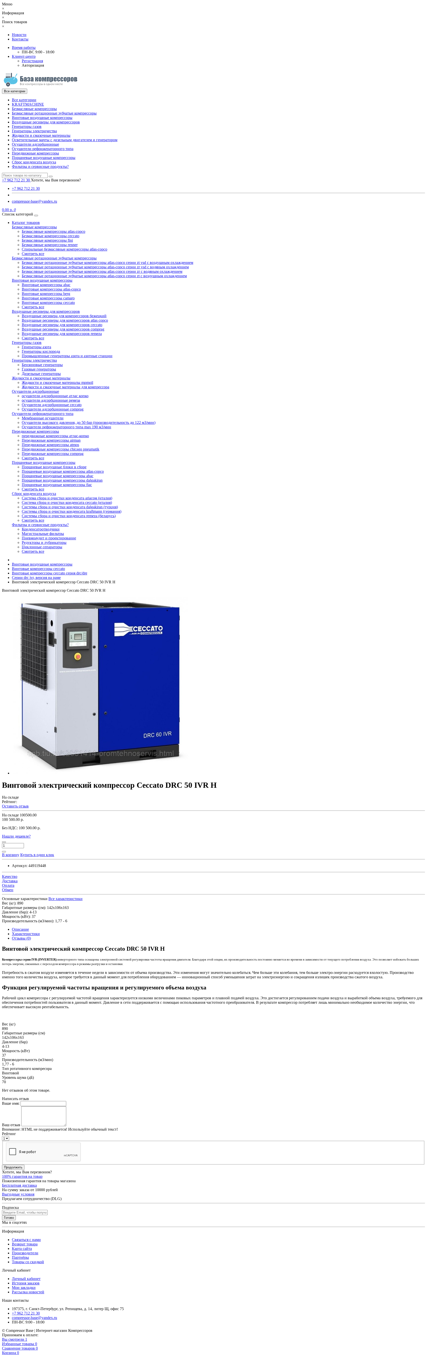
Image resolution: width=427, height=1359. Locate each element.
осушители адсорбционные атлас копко (55, 396)
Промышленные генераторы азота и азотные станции (67, 356)
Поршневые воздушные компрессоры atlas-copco (63, 471)
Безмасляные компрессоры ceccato (50, 236)
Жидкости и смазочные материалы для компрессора (65, 387)
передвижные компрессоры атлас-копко (55, 436)
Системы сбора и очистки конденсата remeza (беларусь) (69, 516)
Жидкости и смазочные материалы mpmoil (57, 382)
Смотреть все (33, 254)
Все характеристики (65, 899)
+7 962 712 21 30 (26, 188)
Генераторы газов (27, 126)
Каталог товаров (26, 222)
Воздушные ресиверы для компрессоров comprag (63, 329)
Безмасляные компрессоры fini (47, 240)
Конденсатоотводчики (41, 529)
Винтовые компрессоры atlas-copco (51, 289)
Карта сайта (22, 1248)
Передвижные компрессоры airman (51, 440)
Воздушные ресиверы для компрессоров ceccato (62, 325)
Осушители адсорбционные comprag (53, 409)
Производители (25, 1253)
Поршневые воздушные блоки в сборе (54, 467)
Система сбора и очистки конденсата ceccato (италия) (67, 502)
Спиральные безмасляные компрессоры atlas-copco (64, 249)
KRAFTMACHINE (28, 104)
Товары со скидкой (28, 1262)
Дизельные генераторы (41, 374)
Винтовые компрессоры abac (46, 285)
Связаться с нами (26, 1240)
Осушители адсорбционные (35, 144)
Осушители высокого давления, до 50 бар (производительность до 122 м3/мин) (88, 422)
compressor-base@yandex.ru (34, 201)
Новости (19, 35)
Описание (20, 929)
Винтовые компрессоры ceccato (48, 302)
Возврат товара (25, 1244)
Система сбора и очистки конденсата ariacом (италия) (67, 498)
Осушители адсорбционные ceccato (52, 405)
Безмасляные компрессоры (34, 109)
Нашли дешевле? (16, 836)
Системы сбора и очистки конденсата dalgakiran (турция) (70, 507)
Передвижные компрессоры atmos (50, 445)
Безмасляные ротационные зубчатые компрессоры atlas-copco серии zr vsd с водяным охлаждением (105, 267)
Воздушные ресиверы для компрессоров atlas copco (65, 320)
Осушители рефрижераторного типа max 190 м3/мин (66, 427)
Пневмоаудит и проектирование (49, 538)
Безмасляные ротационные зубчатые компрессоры (54, 113)
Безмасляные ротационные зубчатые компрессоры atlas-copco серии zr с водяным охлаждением (102, 271)
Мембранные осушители (43, 418)
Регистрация (32, 61)
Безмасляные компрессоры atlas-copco (53, 231)
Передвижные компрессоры (35, 153)
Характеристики (26, 934)
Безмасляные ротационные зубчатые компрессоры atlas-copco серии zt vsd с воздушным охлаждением (107, 262)
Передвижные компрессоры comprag (53, 454)
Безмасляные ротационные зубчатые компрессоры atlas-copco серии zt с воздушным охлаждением (104, 276)
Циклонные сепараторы (42, 547)
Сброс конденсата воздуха (34, 162)
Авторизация (33, 65)
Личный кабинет (26, 1279)
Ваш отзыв (11, 1125)
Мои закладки (24, 1287)
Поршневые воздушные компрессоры (43, 158)
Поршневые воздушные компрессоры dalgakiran (62, 480)
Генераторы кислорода (41, 351)
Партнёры (20, 1257)
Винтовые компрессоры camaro (48, 298)
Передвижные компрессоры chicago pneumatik (60, 449)
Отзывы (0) (21, 938)
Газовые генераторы (39, 369)
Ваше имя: (11, 1103)
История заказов (26, 1283)
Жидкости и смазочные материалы (41, 135)
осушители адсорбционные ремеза (51, 400)
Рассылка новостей (28, 1292)
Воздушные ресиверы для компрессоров (46, 122)
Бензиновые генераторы (42, 365)
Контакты (20, 39)
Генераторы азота (36, 347)
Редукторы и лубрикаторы (44, 542)
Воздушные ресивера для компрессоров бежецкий (64, 316)
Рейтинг (9, 1134)
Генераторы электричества (34, 131)
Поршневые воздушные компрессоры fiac (57, 485)
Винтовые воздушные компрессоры (42, 118)
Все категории (24, 100)
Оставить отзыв (15, 806)
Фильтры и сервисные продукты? (40, 166)
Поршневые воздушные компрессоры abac (57, 476)
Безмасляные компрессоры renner (50, 245)
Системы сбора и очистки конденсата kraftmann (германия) (71, 511)
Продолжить (13, 1167)
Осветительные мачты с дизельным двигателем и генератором (64, 140)
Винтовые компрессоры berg (46, 294)
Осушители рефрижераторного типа (42, 149)
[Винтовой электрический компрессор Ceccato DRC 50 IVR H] (101, 773)
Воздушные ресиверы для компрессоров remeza (62, 334)
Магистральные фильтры (43, 534)
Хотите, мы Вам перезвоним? (56, 180)
